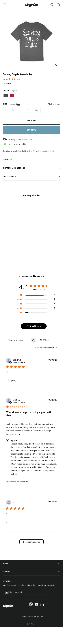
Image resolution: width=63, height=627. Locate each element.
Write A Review (33, 326)
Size (9, 104)
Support (6, 571)
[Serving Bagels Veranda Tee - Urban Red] (8, 249)
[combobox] (46, 348)
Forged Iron (5, 95)
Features (7, 160)
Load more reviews (31, 542)
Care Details (9, 176)
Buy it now (31, 129)
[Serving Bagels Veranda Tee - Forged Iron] (5, 249)
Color (10, 91)
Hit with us (8, 581)
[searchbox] (18, 340)
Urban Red (11, 95)
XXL (36, 110)
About (5, 564)
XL (27, 110)
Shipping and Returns (14, 168)
